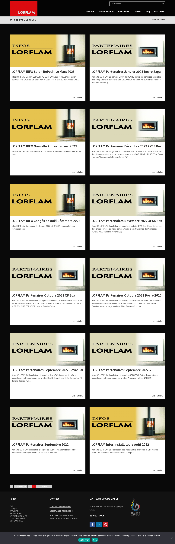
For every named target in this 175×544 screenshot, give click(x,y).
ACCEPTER (84, 540)
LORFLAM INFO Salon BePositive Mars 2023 (43, 71)
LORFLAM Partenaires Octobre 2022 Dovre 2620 (126, 295)
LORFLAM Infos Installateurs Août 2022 (120, 444)
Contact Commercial (60, 506)
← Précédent (20, 486)
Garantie (14, 511)
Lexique (13, 508)
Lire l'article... (77, 97)
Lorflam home (16, 521)
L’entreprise (123, 11)
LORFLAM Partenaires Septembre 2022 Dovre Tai (47, 370)
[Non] (171, 538)
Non (95, 540)
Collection (89, 11)
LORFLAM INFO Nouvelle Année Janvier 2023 (44, 146)
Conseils (137, 11)
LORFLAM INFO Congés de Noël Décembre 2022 (46, 221)
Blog (147, 11)
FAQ (11, 506)
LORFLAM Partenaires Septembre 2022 (40, 444)
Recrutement (16, 513)
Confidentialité (17, 518)
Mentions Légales (18, 516)
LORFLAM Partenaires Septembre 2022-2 (121, 370)
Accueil (155, 19)
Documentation (106, 11)
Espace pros (159, 11)
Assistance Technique (61, 511)
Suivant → (46, 486)
